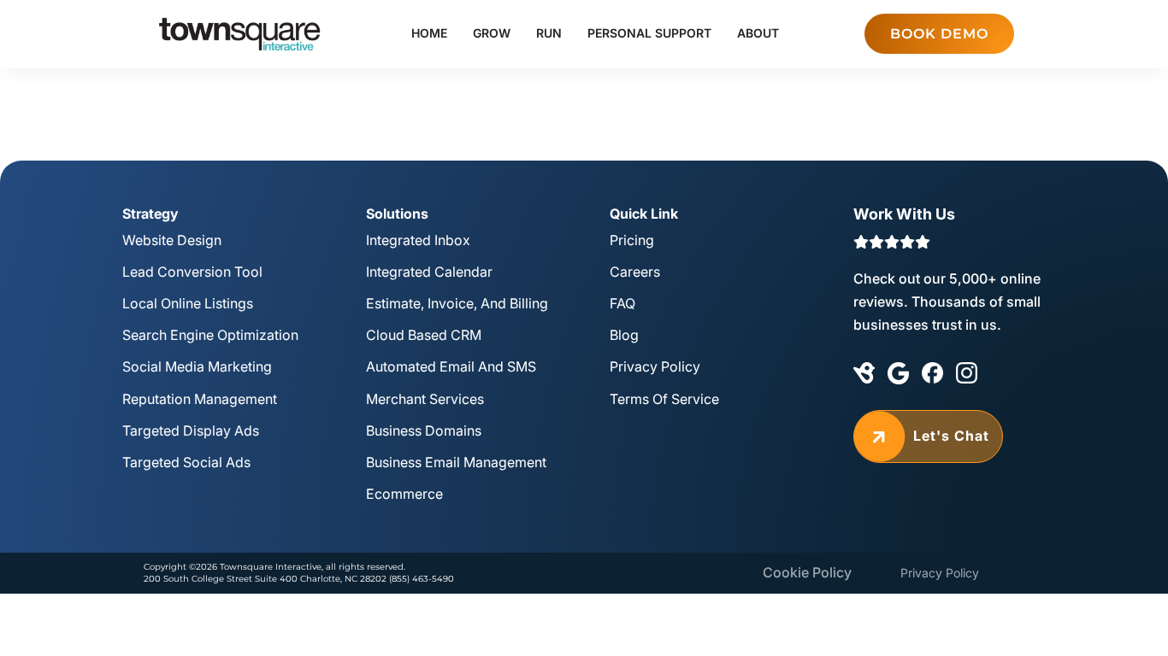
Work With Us (904, 214)
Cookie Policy (807, 572)
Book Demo (939, 34)
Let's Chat (928, 436)
